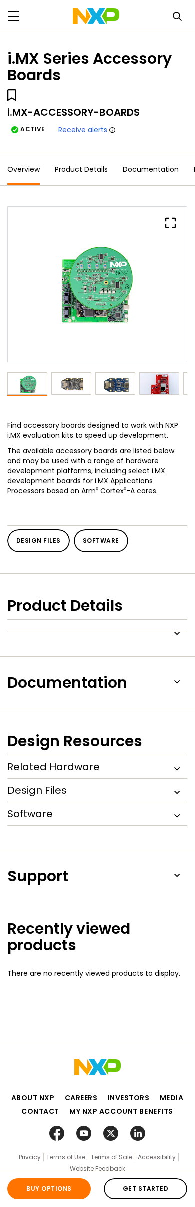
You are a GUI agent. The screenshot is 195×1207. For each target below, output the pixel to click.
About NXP (33, 1098)
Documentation (151, 169)
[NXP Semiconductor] (96, 16)
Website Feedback (98, 1168)
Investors (129, 1098)
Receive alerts (83, 130)
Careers (81, 1098)
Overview (24, 169)
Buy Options (49, 1188)
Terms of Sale (111, 1157)
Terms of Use (66, 1157)
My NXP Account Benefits (122, 1111)
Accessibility (157, 1157)
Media (172, 1098)
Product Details (81, 169)
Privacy (30, 1157)
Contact (41, 1111)
